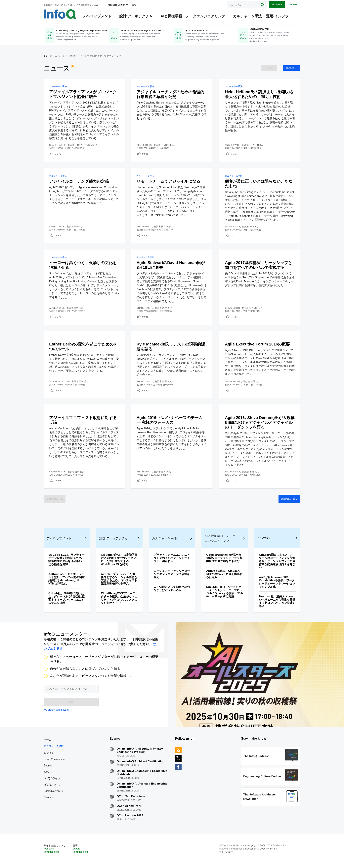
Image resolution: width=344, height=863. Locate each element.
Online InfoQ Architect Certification (140, 761)
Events (48, 765)
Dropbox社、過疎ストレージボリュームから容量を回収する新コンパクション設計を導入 (277, 601)
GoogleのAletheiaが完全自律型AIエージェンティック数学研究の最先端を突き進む (224, 558)
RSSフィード (73, 68)
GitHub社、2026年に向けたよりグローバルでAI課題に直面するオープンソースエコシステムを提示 (66, 598)
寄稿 (46, 771)
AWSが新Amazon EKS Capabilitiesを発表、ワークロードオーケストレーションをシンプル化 (277, 582)
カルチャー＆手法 (247, 16)
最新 (271, 68)
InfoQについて (52, 784)
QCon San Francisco (131, 796)
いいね (58, 154)
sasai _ (78, 226)
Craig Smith (232, 308)
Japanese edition (116, 4)
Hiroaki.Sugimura (86, 145)
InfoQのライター (53, 778)
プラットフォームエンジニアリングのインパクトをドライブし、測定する (172, 558)
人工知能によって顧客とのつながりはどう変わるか (172, 588)
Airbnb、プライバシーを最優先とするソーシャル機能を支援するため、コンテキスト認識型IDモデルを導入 (119, 578)
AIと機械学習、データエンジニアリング (193, 16)
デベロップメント (97, 16)
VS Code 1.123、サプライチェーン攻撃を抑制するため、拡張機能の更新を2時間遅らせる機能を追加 (66, 559)
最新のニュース (56, 499)
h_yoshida (255, 308)
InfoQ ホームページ (54, 56)
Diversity (49, 797)
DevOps (264, 538)
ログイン (49, 752)
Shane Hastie (57, 145)
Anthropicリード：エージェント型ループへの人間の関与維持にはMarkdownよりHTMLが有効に (66, 578)
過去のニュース (288, 499)
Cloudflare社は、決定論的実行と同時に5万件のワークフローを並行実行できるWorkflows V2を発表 (119, 559)
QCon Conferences (54, 759)
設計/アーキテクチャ (136, 16)
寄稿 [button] (134, 5)
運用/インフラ (277, 16)
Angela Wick (232, 145)
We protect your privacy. (56, 709)
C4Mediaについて (54, 790)
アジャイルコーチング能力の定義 (79, 181)
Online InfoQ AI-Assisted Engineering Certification (142, 785)
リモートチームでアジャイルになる (168, 181)
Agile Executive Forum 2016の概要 (257, 344)
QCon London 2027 (130, 815)
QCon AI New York (129, 805)
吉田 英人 (167, 381)
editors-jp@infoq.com (80, 850)
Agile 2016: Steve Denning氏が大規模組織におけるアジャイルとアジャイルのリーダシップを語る (260, 422)
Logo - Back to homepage (60, 14)
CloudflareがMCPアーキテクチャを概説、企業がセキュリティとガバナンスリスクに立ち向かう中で (119, 598)
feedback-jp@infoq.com (51, 850)
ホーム (47, 739)
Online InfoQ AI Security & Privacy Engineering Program (140, 750)
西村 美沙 (166, 226)
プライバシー (226, 851)
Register (277, 4)
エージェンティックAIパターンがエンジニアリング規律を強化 (172, 574)
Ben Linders (144, 145)
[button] (71, 702)
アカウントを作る (54, 746)
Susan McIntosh (59, 381)
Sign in (293, 4)
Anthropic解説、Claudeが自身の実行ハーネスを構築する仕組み (224, 574)
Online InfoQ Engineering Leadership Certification (142, 772)
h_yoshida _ (168, 145)
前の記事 (290, 68)
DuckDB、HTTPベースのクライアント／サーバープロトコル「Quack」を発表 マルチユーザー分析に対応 (224, 591)
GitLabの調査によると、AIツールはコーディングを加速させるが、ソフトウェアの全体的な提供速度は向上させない (277, 561)
